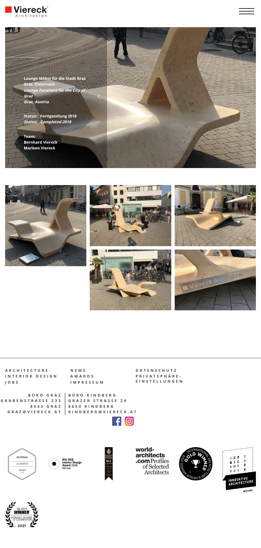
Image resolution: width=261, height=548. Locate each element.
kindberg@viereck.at (103, 412)
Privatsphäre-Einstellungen (160, 379)
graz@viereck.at (34, 412)
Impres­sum (87, 382)
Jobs (12, 382)
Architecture (27, 370)
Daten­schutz (156, 370)
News (78, 370)
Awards (82, 376)
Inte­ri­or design (31, 376)
